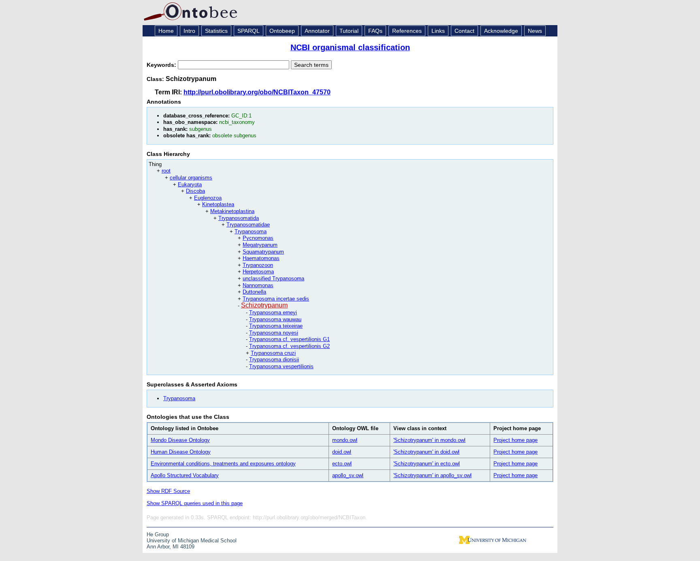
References (407, 31)
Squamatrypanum (263, 252)
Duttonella (254, 292)
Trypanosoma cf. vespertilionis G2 (289, 346)
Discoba (195, 191)
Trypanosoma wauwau (275, 319)
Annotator (317, 31)
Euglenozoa (208, 198)
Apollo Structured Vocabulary (185, 475)
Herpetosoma (258, 272)
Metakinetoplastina (232, 211)
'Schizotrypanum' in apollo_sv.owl (432, 475)
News (535, 31)
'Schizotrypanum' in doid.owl (426, 452)
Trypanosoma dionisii (274, 359)
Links (438, 31)
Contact (464, 31)
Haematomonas (261, 258)
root (166, 171)
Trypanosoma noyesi (273, 333)
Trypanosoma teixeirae (276, 326)
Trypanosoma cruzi (273, 353)
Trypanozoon (258, 265)
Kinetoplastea (218, 204)
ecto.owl (342, 464)
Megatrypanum (260, 245)
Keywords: (162, 65)
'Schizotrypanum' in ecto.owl (426, 464)
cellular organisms (191, 178)
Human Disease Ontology (181, 452)
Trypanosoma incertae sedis (276, 299)
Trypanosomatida (238, 218)
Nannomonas (258, 285)
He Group (158, 534)
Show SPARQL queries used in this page (195, 503)
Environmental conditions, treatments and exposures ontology (223, 464)
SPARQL (248, 31)
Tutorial (349, 31)
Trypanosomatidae (248, 225)
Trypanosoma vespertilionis (281, 366)
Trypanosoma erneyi (273, 312)
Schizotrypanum (264, 305)
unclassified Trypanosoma (273, 278)
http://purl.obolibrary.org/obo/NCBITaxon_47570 (257, 92)
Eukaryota (190, 184)
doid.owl (341, 452)
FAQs (375, 31)
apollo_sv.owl (347, 475)
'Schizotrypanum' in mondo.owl (429, 440)
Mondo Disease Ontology (180, 440)
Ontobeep (282, 31)
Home (166, 31)
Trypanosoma (251, 231)
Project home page (515, 440)
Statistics (216, 31)
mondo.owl (344, 440)
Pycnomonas (258, 238)
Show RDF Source (168, 491)
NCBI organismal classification (350, 47)
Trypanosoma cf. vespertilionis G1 (289, 339)
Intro (189, 31)
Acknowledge (501, 31)
